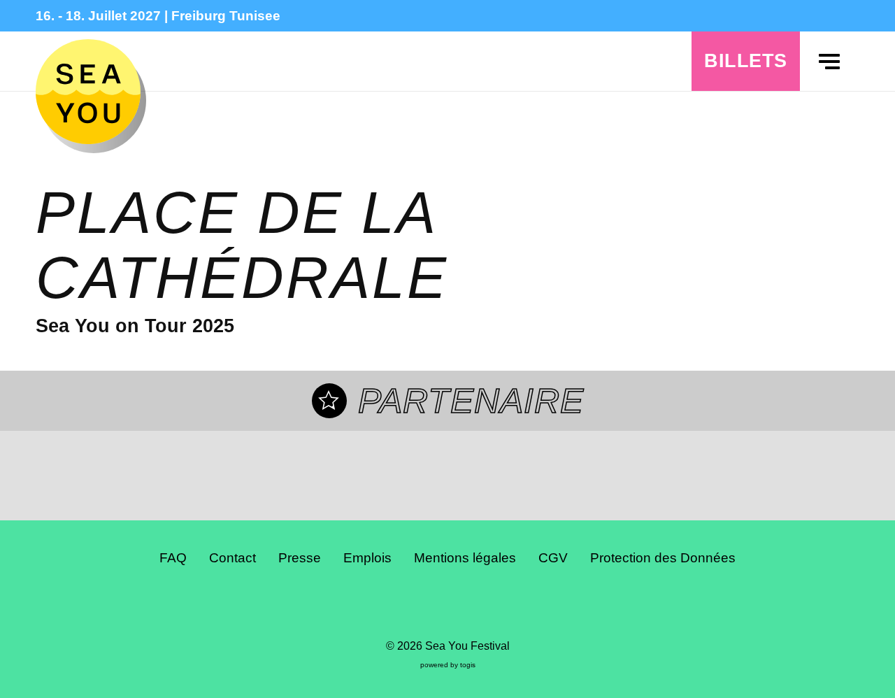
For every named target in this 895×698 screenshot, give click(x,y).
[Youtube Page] (481, 606)
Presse (299, 557)
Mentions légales (465, 557)
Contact (232, 557)
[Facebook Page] (414, 606)
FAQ (173, 557)
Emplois (367, 557)
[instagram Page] (436, 606)
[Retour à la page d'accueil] (88, 91)
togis (467, 665)
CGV (553, 557)
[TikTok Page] (459, 606)
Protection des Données (663, 557)
